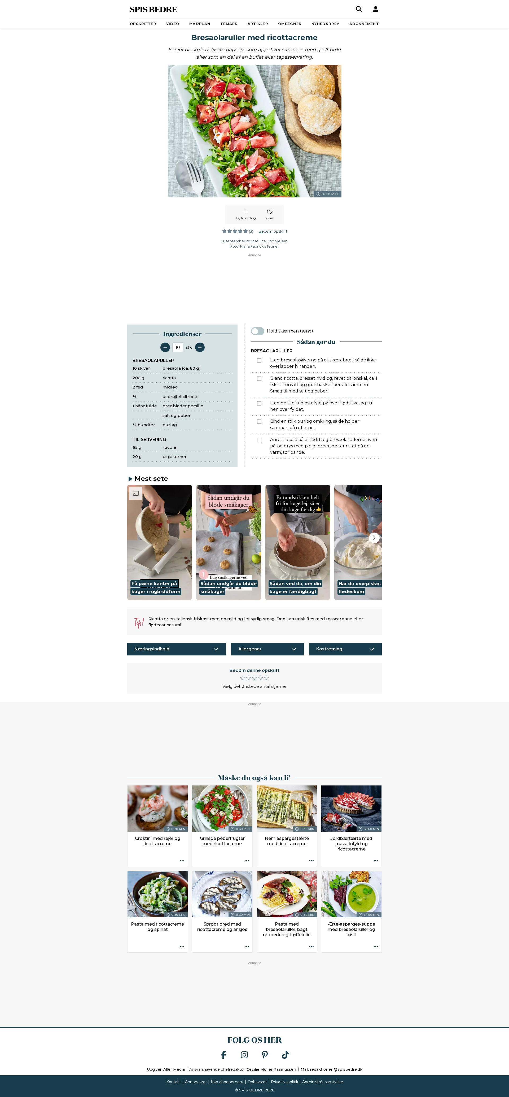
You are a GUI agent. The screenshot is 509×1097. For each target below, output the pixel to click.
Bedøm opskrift (272, 231)
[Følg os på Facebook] (224, 1055)
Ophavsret (257, 1081)
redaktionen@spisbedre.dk (336, 1069)
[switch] (257, 331)
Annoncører (196, 1081)
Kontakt (173, 1081)
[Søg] (359, 9)
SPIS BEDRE (153, 9)
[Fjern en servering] (165, 347)
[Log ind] (375, 9)
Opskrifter (143, 23)
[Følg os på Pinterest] (265, 1055)
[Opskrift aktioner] (182, 861)
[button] (159, 542)
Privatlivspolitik (284, 1081)
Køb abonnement (227, 1081)
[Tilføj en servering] (200, 347)
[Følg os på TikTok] (285, 1055)
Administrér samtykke (322, 1081)
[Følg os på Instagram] (244, 1055)
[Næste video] (374, 538)
